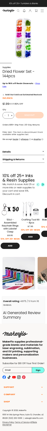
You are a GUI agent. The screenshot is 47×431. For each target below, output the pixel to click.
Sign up (38, 371)
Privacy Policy (8, 422)
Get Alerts (8, 98)
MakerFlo (22, 410)
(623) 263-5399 (15, 418)
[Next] (44, 275)
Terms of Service (22, 422)
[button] (18, 10)
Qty (4, 109)
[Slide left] (38, 184)
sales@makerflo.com (34, 418)
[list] (23, 275)
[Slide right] (42, 184)
